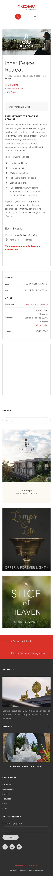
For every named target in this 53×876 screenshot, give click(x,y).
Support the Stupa (26, 766)
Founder (6, 785)
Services (6, 799)
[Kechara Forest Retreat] (26, 6)
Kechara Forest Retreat (37, 304)
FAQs (4, 808)
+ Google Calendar (14, 88)
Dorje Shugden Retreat (19, 641)
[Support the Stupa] (26, 747)
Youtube (12, 847)
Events (6, 794)
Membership (8, 790)
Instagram (19, 847)
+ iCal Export (11, 92)
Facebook (5, 847)
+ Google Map (41, 325)
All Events (13, 84)
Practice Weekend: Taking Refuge (28, 653)
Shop (5, 804)
